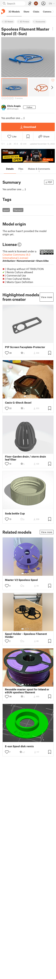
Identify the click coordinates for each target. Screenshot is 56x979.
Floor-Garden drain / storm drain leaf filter (25, 458)
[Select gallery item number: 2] (28, 396)
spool (6, 209)
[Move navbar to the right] (53, 11)
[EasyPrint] (30, 3)
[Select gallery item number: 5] (32, 573)
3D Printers (24, 21)
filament (18, 209)
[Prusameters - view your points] (36, 3)
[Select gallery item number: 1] (25, 396)
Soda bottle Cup (15, 513)
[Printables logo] (3, 11)
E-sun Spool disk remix (19, 746)
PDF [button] (50, 182)
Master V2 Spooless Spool (21, 579)
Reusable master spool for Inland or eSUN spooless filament (27, 691)
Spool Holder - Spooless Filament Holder (26, 635)
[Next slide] (52, 87)
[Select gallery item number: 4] (30, 573)
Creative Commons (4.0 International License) (25, 257)
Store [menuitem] (26, 11)
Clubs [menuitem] (36, 11)
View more (46, 297)
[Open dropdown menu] (53, 29)
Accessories (40, 21)
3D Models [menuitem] (14, 11)
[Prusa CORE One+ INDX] (28, 156)
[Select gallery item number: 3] (30, 396)
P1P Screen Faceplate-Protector (25, 347)
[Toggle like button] (7, 353)
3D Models (9, 21)
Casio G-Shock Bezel (18, 402)
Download (29, 126)
